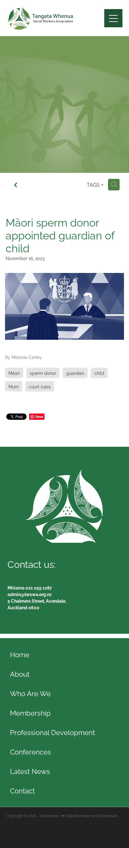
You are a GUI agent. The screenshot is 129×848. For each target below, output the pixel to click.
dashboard (49, 815)
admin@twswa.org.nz (30, 594)
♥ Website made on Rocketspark (90, 815)
